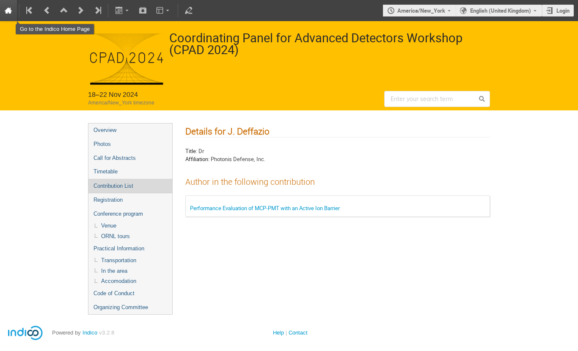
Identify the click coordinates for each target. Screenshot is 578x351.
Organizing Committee (121, 307)
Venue (108, 225)
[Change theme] (163, 10)
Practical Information (119, 248)
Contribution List (113, 186)
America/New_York (421, 10)
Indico (90, 332)
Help (278, 332)
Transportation (118, 260)
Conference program (118, 214)
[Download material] (143, 10)
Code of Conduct (114, 293)
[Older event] (47, 10)
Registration (108, 200)
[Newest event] (97, 10)
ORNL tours (115, 236)
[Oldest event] (30, 10)
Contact (298, 332)
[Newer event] (80, 10)
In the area (114, 271)
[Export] (122, 10)
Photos (102, 144)
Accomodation (118, 281)
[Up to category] (63, 10)
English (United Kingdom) (500, 10)
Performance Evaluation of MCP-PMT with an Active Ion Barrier (265, 208)
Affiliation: (197, 159)
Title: (191, 151)
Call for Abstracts (115, 158)
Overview (105, 130)
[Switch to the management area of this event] (188, 10)
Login (563, 10)
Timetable (106, 171)
